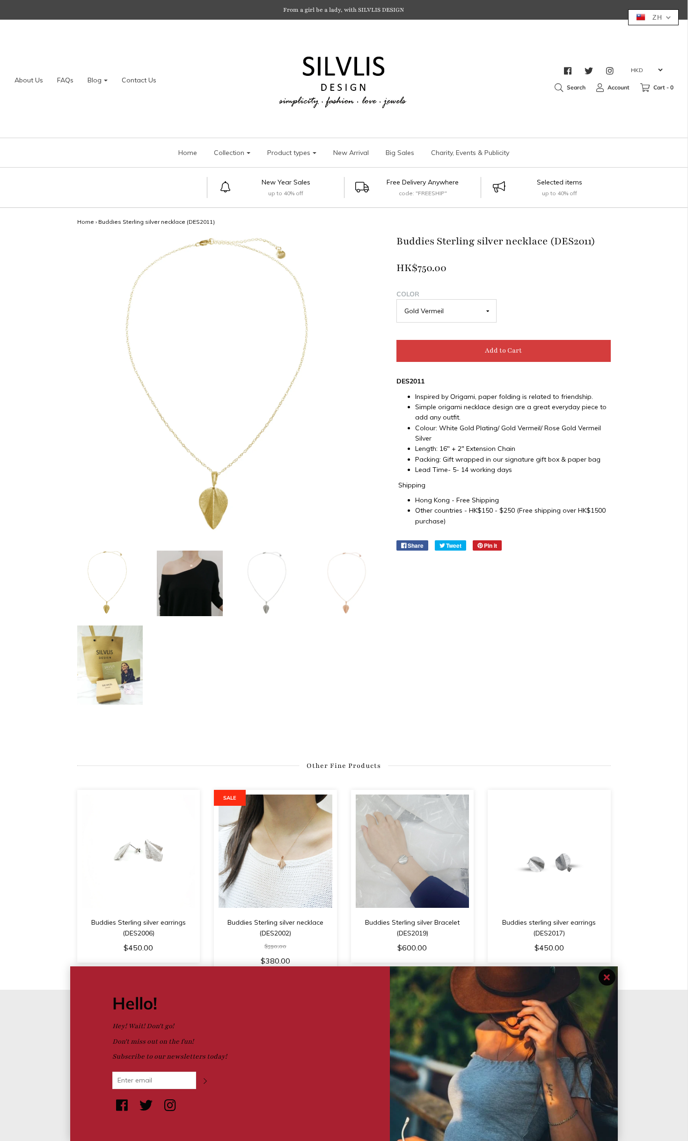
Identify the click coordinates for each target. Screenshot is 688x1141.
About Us (29, 80)
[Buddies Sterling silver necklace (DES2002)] (275, 851)
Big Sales (400, 152)
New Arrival (351, 152)
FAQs (65, 80)
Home (187, 152)
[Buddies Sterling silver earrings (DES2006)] (139, 851)
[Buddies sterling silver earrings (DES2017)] (549, 851)
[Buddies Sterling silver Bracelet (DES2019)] (412, 851)
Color (407, 294)
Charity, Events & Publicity (470, 152)
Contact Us (139, 80)
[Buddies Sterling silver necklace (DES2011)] (110, 584)
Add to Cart (503, 350)
